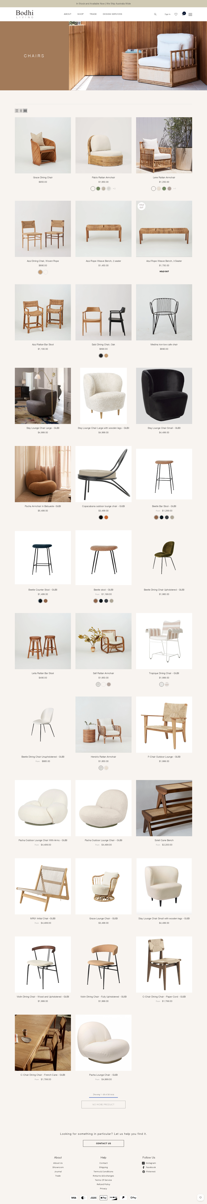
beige (172, 517)
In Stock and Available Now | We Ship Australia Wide (103, 3)
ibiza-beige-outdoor (169, 188)
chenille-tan (156, 517)
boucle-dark (167, 517)
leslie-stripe (167, 684)
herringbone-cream (159, 188)
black (101, 517)
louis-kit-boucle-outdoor (93, 188)
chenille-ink (161, 517)
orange (106, 517)
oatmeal (103, 188)
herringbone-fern (98, 188)
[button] (17, 111)
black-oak (101, 355)
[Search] (155, 14)
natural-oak (40, 272)
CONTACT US (103, 1143)
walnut (45, 272)
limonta (161, 684)
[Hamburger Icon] (190, 14)
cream (109, 188)
